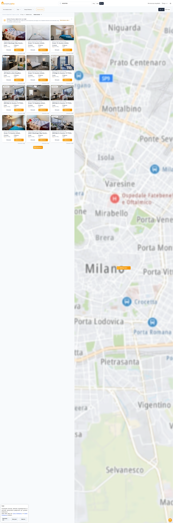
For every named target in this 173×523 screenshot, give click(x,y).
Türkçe (163, 3)
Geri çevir (14, 519)
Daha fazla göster (38, 147)
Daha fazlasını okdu (64, 20)
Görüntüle (18, 50)
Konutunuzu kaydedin (154, 3)
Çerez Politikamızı (17, 513)
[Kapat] (71, 19)
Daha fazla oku (4, 519)
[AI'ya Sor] (170, 520)
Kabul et (23, 519)
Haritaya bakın (123, 268)
